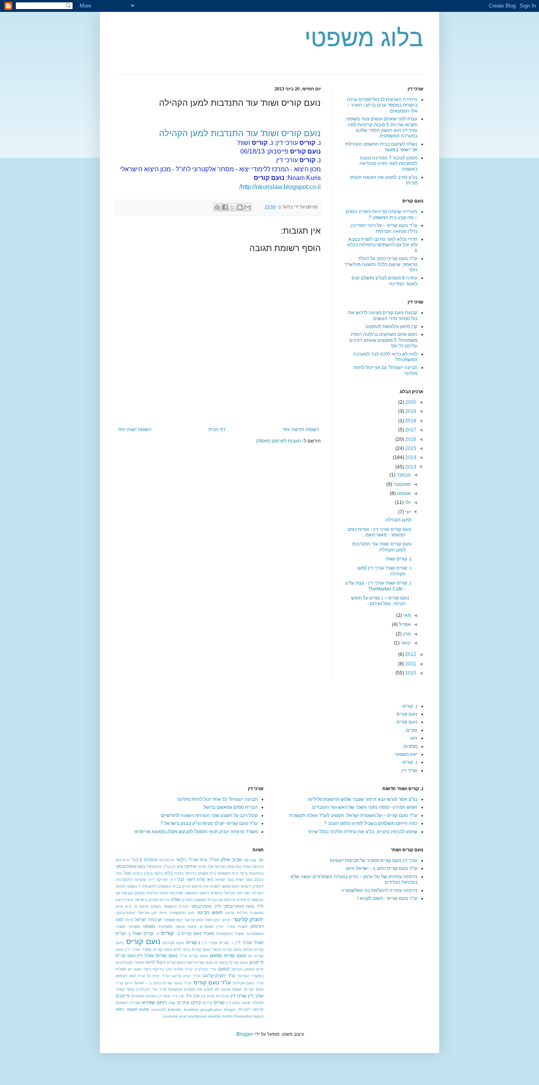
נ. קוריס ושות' (399, 559)
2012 (410, 654)
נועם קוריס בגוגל (226, 949)
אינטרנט (166, 860)
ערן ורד (192, 995)
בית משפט (207, 873)
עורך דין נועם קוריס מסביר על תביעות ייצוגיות (373, 860)
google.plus (211, 1009)
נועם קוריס (407, 714)
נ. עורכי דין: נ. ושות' (279, 142)
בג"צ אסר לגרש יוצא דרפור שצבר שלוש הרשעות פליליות (362, 799)
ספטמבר (401, 484)
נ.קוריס (193, 942)
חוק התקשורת (182, 913)
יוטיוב (227, 920)
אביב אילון (231, 859)
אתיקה (190, 866)
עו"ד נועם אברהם (248, 983)
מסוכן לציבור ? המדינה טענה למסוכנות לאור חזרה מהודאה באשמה (388, 163)
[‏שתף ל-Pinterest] (217, 207)
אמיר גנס (243, 866)
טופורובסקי (125, 913)
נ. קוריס (409, 706)
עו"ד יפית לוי (157, 976)
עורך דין (256, 996)
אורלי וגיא (209, 859)
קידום (207, 1003)
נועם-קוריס (176, 962)
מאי (406, 615)
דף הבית (216, 429)
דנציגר (245, 886)
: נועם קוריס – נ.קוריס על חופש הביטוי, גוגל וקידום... (381, 600)
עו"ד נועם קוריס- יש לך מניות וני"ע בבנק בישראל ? (209, 823)
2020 (410, 402)
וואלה (175, 899)
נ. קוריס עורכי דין (218, 943)
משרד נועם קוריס (198, 933)
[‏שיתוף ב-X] (232, 207)
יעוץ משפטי (406, 754)
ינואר (405, 643)
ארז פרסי (205, 866)
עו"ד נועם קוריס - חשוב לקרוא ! (387, 898)
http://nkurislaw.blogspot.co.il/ (280, 187)
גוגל (127, 873)
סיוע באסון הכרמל (247, 969)
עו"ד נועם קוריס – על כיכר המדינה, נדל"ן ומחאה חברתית (383, 228)
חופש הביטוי (210, 912)
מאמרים (206, 926)
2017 (410, 430)
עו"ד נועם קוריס (212, 982)
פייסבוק (123, 995)
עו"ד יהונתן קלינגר (218, 975)
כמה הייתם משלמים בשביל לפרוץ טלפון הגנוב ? (370, 823)
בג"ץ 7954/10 (158, 866)
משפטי (134, 926)
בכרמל (190, 873)
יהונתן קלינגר (248, 919)
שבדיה (134, 1003)
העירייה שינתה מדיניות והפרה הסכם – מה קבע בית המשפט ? (381, 214)
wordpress (197, 1016)
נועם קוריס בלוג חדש (192, 949)
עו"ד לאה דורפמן (130, 976)
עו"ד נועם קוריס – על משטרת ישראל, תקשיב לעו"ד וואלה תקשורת (353, 815)
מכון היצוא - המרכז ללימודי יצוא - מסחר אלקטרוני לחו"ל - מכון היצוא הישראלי (220, 169)
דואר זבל (186, 879)
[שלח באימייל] (247, 207)
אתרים (177, 866)
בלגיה (178, 873)
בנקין (148, 873)
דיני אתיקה (166, 879)
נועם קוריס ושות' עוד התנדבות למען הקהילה (240, 133)
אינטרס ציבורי (144, 859)
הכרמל (229, 893)
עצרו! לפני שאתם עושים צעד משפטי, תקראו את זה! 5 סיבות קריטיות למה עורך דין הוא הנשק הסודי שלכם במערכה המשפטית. (381, 127)
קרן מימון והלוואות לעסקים (391, 326)
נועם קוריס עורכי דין (157, 955)
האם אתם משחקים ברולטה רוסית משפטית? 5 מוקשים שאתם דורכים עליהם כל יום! (383, 340)
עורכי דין (409, 770)
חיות (163, 913)
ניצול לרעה (155, 962)
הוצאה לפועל (126, 886)
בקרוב (137, 873)
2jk (261, 860)
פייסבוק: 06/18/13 (280, 151)
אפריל (404, 624)
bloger (230, 1009)
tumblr (227, 1016)
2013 (410, 467)
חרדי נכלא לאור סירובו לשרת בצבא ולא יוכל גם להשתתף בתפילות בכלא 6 (382, 244)
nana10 (159, 1009)
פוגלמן (151, 996)
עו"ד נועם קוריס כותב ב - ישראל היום (381, 868)
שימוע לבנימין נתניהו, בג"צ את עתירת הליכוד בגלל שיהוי (362, 831)
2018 (410, 421)
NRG (120, 1009)
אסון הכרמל (224, 866)
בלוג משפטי (364, 38)
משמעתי (165, 926)
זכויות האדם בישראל (152, 900)
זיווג (413, 738)
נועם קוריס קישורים (231, 962)
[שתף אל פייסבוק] (225, 207)
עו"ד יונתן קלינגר (185, 976)
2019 (410, 411)
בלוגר (158, 873)
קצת (172, 1003)
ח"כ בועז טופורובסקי (243, 906)
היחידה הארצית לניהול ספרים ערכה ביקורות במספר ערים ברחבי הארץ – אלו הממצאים (382, 105)
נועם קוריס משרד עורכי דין (148, 949)
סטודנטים (124, 962)
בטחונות (256, 873)
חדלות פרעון (236, 913)
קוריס (219, 1002)
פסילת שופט (252, 1003)
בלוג (169, 873)
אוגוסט (403, 493)
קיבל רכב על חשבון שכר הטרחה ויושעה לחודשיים (209, 815)
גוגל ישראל (224, 879)
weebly (214, 1016)
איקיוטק (122, 860)
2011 (410, 664)
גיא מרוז (205, 879)
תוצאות (122, 1003)
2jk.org (250, 860)
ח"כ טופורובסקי (206, 906)
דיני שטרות (144, 879)
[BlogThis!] (240, 207)
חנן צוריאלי (147, 913)
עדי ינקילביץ (205, 969)
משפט (149, 926)
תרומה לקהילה (251, 1009)
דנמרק (258, 886)
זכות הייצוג (124, 900)
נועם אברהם (173, 943)
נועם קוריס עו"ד (194, 956)
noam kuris (138, 1009)
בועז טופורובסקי (130, 866)
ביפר (243, 873)
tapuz (258, 1016)
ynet (183, 1016)
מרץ (406, 634)
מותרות (410, 746)
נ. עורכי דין (298, 160)
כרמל (129, 920)
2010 (410, 673)
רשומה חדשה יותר (301, 429)
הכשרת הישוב (211, 893)
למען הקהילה (398, 520)
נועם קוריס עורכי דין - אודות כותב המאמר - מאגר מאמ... (379, 532)
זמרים (411, 730)
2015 (410, 448)
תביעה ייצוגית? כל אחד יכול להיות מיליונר (217, 799)
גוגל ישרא (244, 879)
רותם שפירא (154, 1002)
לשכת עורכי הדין (231, 926)
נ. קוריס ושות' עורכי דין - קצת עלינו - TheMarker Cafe (378, 585)
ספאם (223, 969)
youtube (170, 1016)
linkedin (175, 1009)
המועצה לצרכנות (184, 893)
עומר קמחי (125, 989)
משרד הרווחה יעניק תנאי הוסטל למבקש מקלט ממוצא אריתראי (196, 831)
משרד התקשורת (230, 933)
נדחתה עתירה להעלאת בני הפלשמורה (379, 890)
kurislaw (191, 1009)
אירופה (258, 866)
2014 (410, 457)
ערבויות (222, 996)
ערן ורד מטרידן (171, 996)
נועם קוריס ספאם (228, 955)
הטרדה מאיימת (250, 893)
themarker (243, 1016)
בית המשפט (227, 873)
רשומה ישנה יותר (134, 429)
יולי (407, 502)
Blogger (244, 1034)
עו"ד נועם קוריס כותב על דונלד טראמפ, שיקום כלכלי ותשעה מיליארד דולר (380, 264)
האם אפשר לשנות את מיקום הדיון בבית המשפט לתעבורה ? (188, 886)
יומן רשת (212, 920)
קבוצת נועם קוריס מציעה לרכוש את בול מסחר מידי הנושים (382, 315)
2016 (410, 439)
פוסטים (137, 996)
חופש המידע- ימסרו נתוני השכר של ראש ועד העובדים (364, 807)
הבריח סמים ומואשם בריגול (231, 807)
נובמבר (403, 475)
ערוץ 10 (207, 996)
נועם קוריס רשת (199, 962)
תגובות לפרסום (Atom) (278, 441)
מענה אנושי (186, 926)
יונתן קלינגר (194, 920)
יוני (407, 512)
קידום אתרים (189, 1002)
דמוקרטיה (124, 879)
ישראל (140, 919)
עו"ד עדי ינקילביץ (151, 989)
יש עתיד (155, 919)
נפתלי (139, 962)
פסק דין (233, 1003)
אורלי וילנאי (187, 859)
